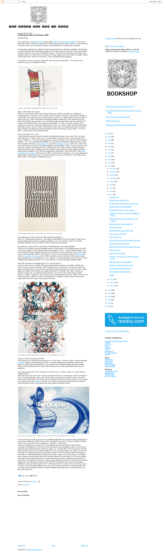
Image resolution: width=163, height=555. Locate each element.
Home (53, 545)
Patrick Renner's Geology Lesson (120, 272)
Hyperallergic (109, 351)
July (111, 185)
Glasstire (37, 381)
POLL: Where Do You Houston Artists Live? (120, 106)
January (112, 286)
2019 (109, 143)
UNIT (55, 42)
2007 (109, 303)
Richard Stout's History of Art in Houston (122, 210)
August (112, 181)
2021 (109, 137)
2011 (109, 290)
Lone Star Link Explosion (117, 253)
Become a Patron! (111, 38)
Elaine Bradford (110, 366)
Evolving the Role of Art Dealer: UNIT (33, 35)
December (113, 168)
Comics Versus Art (115, 237)
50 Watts (108, 343)
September (113, 178)
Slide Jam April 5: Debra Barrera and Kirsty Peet (124, 247)
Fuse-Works (28, 256)
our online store (134, 51)
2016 (109, 153)
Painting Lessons (114, 250)
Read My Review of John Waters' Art (121, 224)
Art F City (108, 344)
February (113, 282)
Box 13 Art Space (110, 376)
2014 (109, 159)
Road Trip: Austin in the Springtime (120, 262)
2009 (109, 297)
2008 (109, 300)
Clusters (111, 275)
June (111, 188)
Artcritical (108, 348)
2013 (109, 163)
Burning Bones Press (43, 144)
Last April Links (114, 197)
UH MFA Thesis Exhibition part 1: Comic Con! (123, 203)
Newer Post (21, 545)
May (111, 191)
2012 (109, 166)
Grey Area (37, 256)
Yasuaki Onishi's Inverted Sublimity (120, 207)
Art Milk (107, 354)
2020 (109, 140)
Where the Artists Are (113, 121)
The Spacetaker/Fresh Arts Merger (120, 268)
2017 (109, 150)
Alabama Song (109, 374)
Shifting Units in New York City (119, 200)
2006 (109, 306)
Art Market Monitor (111, 353)
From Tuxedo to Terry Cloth (118, 234)
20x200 (80, 254)
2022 (109, 134)
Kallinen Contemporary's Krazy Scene (121, 265)
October (112, 175)
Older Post (84, 545)
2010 (109, 293)
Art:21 (107, 349)
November (113, 172)
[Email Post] (38, 481)
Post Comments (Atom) (34, 549)
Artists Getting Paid (115, 227)
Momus (107, 346)
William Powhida (110, 364)
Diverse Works (109, 373)
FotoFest (32, 153)
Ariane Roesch (38, 42)
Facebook (21, 362)
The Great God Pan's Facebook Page (117, 331)
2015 (109, 156)
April (111, 194)
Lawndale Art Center (111, 371)
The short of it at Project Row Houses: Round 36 (124, 240)
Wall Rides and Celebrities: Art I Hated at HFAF (121, 125)
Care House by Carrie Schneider (119, 243)
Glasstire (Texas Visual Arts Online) (116, 341)
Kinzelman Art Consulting (68, 42)
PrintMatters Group (62, 144)
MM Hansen (109, 359)
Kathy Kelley (109, 361)
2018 (109, 146)
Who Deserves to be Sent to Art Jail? (118, 117)
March (112, 279)
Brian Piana (108, 363)
